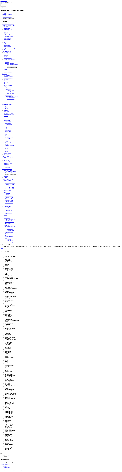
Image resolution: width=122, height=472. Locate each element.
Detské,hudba (8, 125)
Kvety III (7, 135)
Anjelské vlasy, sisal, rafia (10, 219)
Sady (6, 107)
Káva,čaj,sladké (8, 130)
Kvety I (6, 132)
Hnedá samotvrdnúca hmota (12, 64)
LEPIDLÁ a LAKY (6, 156)
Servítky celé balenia (8, 119)
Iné (4, 49)
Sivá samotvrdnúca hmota (12, 66)
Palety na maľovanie (8, 72)
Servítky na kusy (7, 120)
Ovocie (6, 141)
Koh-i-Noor (6, 32)
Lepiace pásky (6, 207)
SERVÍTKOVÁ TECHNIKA (8, 118)
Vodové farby (8, 87)
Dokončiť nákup (4, 464)
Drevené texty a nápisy (9, 184)
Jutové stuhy (6, 79)
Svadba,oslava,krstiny (9, 145)
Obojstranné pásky (9, 211)
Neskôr (8, 464)
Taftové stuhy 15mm (9, 196)
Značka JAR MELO (8, 52)
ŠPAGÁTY (4, 74)
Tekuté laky (7, 167)
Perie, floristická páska (9, 222)
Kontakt (2, 7)
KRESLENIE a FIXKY (7, 104)
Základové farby (8, 95)
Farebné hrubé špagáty (8, 78)
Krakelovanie (6, 154)
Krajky (5, 43)
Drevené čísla (8, 181)
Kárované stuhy (10, 242)
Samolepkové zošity (8, 58)
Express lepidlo (7, 160)
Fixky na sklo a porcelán (8, 113)
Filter (9, 455)
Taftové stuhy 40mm (9, 200)
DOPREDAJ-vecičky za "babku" (9, 25)
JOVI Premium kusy (11, 99)
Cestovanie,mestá (8, 124)
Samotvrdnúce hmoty (7, 17)
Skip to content (4, 1)
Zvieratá (6, 151)
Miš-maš (5, 69)
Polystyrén (6, 41)
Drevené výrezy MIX (9, 187)
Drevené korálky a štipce (10, 183)
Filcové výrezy (7, 28)
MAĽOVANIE (5, 82)
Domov (4, 13)
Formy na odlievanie (8, 30)
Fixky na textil (6, 106)
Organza (5, 33)
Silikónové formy (7, 190)
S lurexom (7, 194)
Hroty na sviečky (8, 220)
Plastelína (7, 62)
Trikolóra (5, 80)
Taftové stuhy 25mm (9, 198)
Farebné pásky (8, 208)
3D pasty (5, 177)
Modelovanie (5, 15)
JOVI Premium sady (11, 97)
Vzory (6, 149)
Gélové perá (6, 116)
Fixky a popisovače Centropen (10, 48)
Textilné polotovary (7, 206)
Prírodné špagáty (7, 75)
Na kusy (6, 108)
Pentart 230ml (9, 91)
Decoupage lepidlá (7, 153)
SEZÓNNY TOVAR (6, 216)
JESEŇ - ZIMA (7, 218)
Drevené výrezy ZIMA (9, 188)
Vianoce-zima (6, 225)
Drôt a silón (6, 26)
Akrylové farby (8, 89)
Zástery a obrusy (7, 70)
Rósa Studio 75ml (10, 93)
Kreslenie (5, 56)
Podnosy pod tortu (7, 46)
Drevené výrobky (7, 180)
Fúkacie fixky (6, 110)
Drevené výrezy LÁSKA (10, 185)
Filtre (2, 248)
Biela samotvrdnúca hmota (12, 67)
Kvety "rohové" (8, 131)
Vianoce (6, 148)
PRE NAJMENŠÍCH (7, 14)
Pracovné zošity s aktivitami (9, 59)
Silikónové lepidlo (7, 159)
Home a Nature (8, 127)
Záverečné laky (7, 164)
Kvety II (6, 134)
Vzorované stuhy (10, 240)
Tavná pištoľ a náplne (8, 163)
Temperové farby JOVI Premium (11, 96)
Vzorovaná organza (9, 36)
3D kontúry (6, 176)
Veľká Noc (7, 147)
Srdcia (6, 144)
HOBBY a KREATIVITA (7, 179)
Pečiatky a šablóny (7, 38)
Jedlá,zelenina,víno (9, 128)
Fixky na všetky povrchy (9, 114)
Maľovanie (6, 55)
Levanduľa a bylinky (9, 137)
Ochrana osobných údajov (18, 470)
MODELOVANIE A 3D (7, 169)
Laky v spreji (7, 165)
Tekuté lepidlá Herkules (8, 157)
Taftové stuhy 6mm (9, 201)
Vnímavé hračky (7, 53)
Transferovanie (7, 204)
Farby (5, 86)
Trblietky (5, 215)
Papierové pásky (8, 210)
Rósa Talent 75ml (10, 90)
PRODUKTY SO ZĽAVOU (8, 24)
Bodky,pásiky (8, 123)
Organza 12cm (8, 34)
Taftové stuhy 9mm (9, 203)
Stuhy (5, 42)
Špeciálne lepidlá (7, 161)
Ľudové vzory (8, 138)
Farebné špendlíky (7, 45)
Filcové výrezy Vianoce (8, 29)
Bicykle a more (8, 121)
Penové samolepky (7, 39)
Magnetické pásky (8, 213)
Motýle (6, 139)
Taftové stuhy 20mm (9, 197)
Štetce (5, 102)
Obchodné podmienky (8, 470)
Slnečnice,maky (8, 142)
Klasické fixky (6, 111)
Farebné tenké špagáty (8, 76)
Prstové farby (7, 101)
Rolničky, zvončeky (9, 223)
